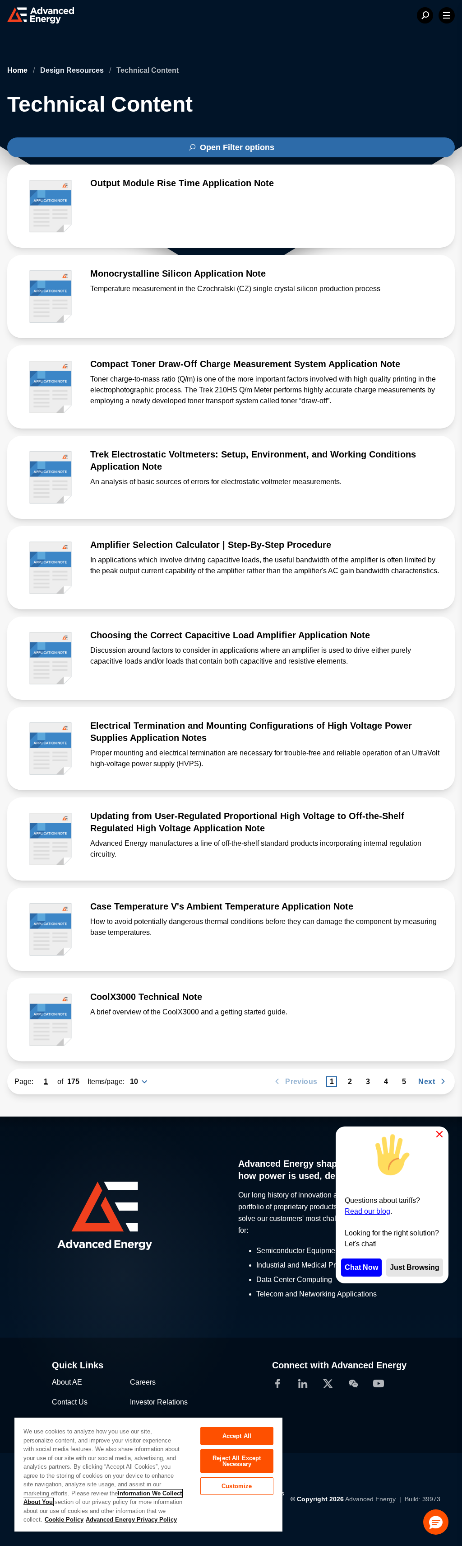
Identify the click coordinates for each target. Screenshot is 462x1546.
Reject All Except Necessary (237, 1461)
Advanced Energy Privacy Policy (131, 1519)
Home (18, 70)
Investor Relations (159, 1402)
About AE (67, 1382)
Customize (237, 1486)
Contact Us (70, 1402)
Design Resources (73, 70)
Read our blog (367, 1211)
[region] (148, 1474)
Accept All (236, 1436)
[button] (435, 1522)
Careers (143, 1382)
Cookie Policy (64, 1519)
